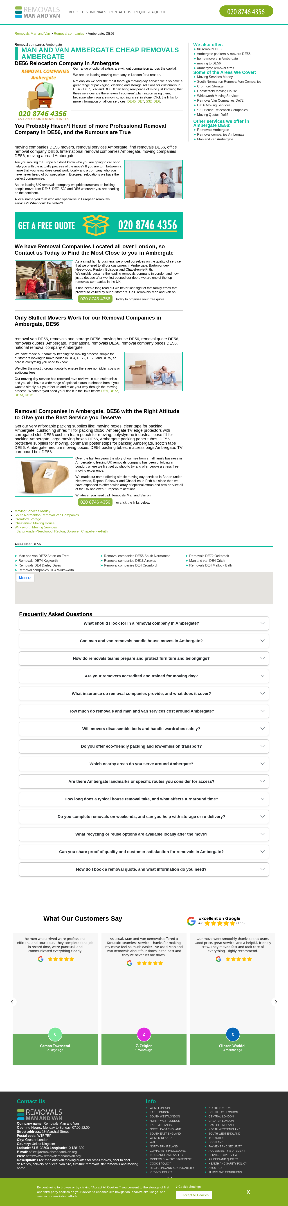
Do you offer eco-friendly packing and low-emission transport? (141, 746)
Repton (59, 531)
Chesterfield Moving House (34, 523)
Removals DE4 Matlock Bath (210, 565)
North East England (165, 1129)
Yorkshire (217, 1138)
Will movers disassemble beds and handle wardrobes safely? (141, 728)
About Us (215, 1167)
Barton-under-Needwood (34, 531)
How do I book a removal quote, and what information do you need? (141, 869)
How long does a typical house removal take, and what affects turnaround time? (141, 799)
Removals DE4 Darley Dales (39, 565)
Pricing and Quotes (223, 1159)
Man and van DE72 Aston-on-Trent (43, 556)
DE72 (114, 391)
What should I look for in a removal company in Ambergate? (141, 623)
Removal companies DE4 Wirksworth (46, 570)
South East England (165, 1133)
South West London (165, 1116)
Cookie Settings (189, 1186)
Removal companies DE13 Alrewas (130, 560)
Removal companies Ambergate (220, 134)
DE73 (19, 395)
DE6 (156, 101)
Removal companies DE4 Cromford (130, 565)
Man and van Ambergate (215, 139)
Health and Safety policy (228, 1163)
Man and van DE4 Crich (207, 560)
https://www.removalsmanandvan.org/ (53, 1156)
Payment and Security (225, 1146)
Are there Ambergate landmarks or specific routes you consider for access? (141, 781)
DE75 (29, 395)
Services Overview (223, 1155)
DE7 (140, 101)
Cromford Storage (28, 519)
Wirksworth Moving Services (36, 527)
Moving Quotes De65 (212, 114)
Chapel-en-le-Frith (94, 531)
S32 (149, 101)
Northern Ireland (164, 1146)
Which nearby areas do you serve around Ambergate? (141, 764)
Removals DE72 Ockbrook (209, 556)
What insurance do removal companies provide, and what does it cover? (141, 693)
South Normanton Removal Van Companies (47, 515)
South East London (223, 1112)
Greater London (221, 1120)
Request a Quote (150, 12)
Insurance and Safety (166, 1155)
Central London (221, 1116)
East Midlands (161, 1125)
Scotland (216, 1142)
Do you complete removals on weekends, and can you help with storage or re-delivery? (141, 816)
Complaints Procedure (168, 1150)
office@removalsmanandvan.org (53, 1152)
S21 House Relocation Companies (222, 110)
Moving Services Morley (32, 511)
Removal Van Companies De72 (220, 100)
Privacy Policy (161, 1172)
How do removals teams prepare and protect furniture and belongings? (141, 658)
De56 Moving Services (214, 105)
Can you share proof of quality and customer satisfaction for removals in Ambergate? (141, 852)
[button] (12, 1001)
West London (160, 1108)
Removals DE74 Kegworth (38, 560)
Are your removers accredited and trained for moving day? (141, 676)
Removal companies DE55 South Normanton (137, 556)
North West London (165, 1120)
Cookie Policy (160, 1163)
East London (159, 1112)
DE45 (131, 101)
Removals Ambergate (213, 130)
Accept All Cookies (195, 1195)
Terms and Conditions (225, 1172)
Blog (73, 12)
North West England (225, 1129)
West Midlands (161, 1138)
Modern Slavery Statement (170, 1159)
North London (220, 1108)
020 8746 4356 (95, 298)
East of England (221, 1125)
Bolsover (73, 531)
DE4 (104, 391)
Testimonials (93, 12)
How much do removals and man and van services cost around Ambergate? (141, 711)
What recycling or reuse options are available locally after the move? (141, 834)
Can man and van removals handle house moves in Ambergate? (141, 641)
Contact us (120, 12)
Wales (154, 1142)
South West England (224, 1133)
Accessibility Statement (227, 1150)
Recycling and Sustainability (172, 1167)
